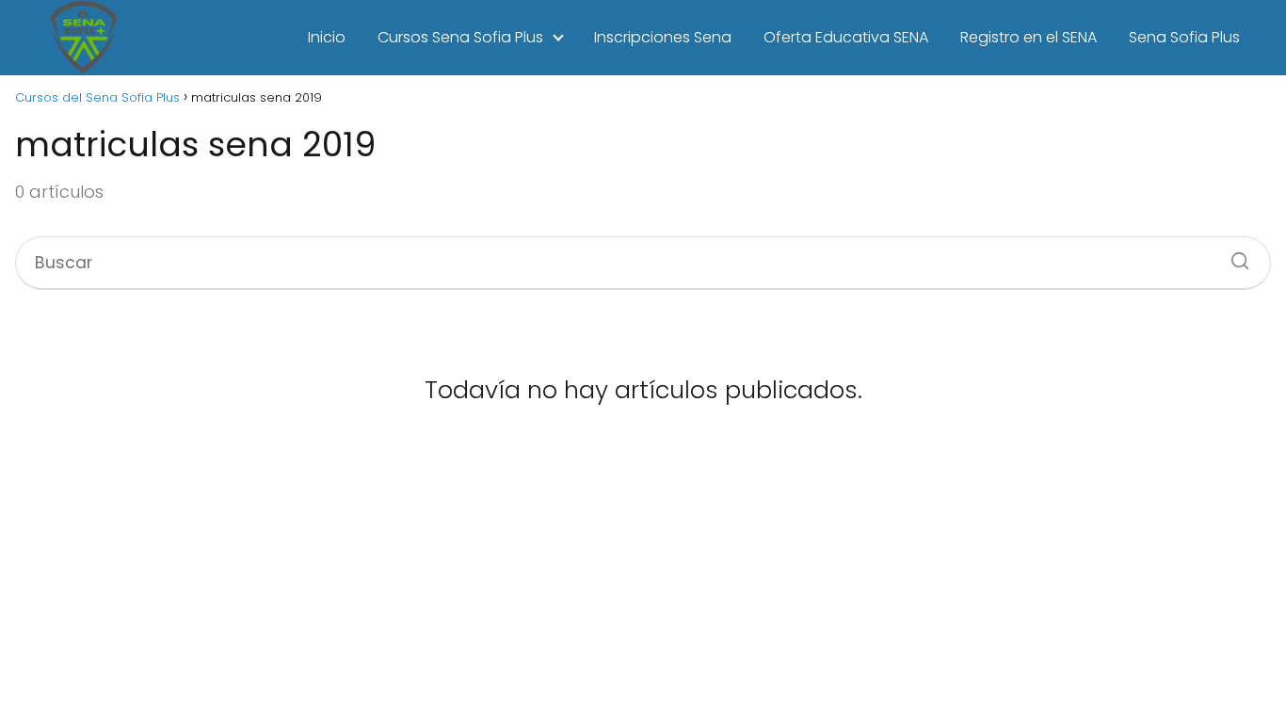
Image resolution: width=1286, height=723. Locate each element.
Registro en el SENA (1028, 37)
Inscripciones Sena (662, 37)
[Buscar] (1233, 255)
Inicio (327, 37)
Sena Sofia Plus (1184, 37)
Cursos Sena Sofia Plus (460, 37)
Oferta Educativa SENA (846, 37)
